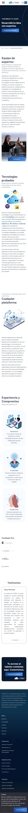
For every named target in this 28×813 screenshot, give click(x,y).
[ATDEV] (16, 2)
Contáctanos (16, 159)
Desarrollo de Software (16, 48)
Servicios (7, 48)
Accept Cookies (20, 809)
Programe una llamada (10, 30)
